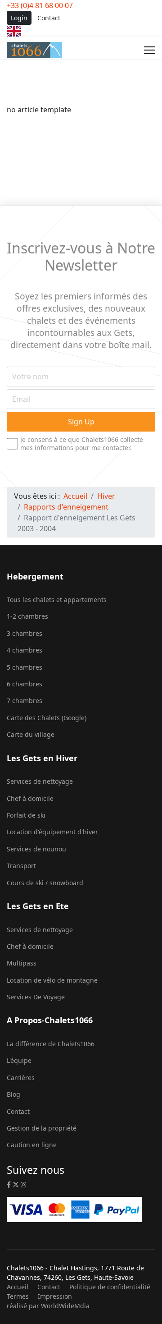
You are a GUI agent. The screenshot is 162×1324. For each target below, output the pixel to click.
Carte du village (30, 734)
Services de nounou (36, 849)
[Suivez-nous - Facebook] (9, 1184)
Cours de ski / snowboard (45, 882)
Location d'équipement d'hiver (52, 832)
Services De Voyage (36, 997)
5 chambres (24, 667)
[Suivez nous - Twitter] (16, 1184)
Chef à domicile (30, 798)
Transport (21, 865)
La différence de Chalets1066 (50, 1043)
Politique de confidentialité (109, 1287)
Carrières (21, 1077)
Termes (18, 1296)
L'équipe (19, 1060)
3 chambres (24, 633)
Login (19, 18)
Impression (55, 1296)
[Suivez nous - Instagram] (23, 1184)
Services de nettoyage (40, 781)
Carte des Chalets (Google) (46, 717)
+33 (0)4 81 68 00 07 (40, 5)
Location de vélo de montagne (52, 980)
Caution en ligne (32, 1144)
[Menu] (149, 50)
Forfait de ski (26, 815)
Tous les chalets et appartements (57, 599)
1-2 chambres (27, 616)
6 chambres (24, 684)
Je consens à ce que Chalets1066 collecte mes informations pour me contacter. (81, 443)
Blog (13, 1094)
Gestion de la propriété (41, 1128)
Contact (48, 18)
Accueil (17, 1287)
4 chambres (24, 650)
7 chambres (24, 700)
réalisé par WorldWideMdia (48, 1305)
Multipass (21, 963)
